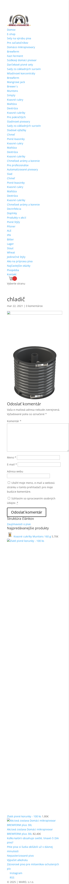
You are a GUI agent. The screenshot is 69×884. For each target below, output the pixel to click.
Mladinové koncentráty (21, 73)
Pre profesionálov (18, 165)
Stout (10, 248)
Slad (9, 174)
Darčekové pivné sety (20, 64)
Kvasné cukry (15, 99)
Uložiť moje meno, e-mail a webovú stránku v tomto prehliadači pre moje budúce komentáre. (31, 487)
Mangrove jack (16, 82)
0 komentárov (34, 306)
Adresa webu (15, 471)
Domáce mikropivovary (21, 47)
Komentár (14, 421)
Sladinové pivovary (18, 121)
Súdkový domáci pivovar (22, 60)
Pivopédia (13, 270)
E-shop (11, 34)
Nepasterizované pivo (20, 855)
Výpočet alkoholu (17, 860)
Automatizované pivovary (22, 169)
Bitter (10, 239)
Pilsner (11, 226)
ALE (9, 230)
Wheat (11, 252)
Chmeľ (11, 134)
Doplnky (12, 213)
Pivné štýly (13, 222)
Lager (10, 244)
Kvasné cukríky (16, 112)
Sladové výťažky (16, 130)
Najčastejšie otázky (18, 265)
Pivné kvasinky (16, 139)
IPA (9, 235)
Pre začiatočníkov (17, 42)
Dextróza (12, 108)
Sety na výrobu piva (19, 38)
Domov (11, 29)
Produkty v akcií (16, 217)
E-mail (12, 464)
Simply (11, 95)
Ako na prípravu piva (20, 261)
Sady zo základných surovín (24, 69)
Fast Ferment (15, 56)
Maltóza (12, 104)
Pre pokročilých (16, 117)
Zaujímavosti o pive (19, 524)
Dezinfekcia (14, 208)
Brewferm (13, 51)
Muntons (12, 91)
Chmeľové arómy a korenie (23, 161)
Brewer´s (12, 86)
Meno (11, 457)
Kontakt (11, 274)
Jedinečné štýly (16, 257)
